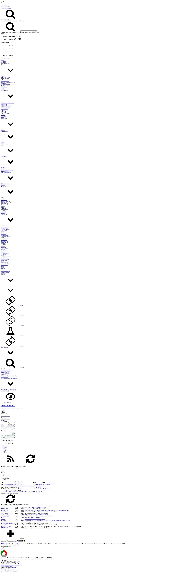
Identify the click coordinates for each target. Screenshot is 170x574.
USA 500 (3, 110)
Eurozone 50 (3, 112)
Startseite (2, 60)
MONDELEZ (4, 520)
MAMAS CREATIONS (6, 526)
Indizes (2, 101)
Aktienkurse (3, 167)
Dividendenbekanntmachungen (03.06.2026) (14, 484)
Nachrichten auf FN (5, 63)
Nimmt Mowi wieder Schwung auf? (32, 517)
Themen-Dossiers (4, 90)
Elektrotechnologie (4, 235)
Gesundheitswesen (4, 241)
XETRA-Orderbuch (5, 183)
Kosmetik (3, 255)
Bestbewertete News (5, 79)
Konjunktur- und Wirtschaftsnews (8, 82)
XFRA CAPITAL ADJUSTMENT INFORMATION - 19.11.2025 (19, 491)
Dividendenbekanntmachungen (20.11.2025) (14, 488)
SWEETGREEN (4, 527)
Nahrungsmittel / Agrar (5, 263)
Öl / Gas (2, 266)
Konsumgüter (3, 254)
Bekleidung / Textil (5, 229)
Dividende (5, 450)
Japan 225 (3, 117)
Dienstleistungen (4, 232)
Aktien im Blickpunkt (5, 77)
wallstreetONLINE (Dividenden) (43, 484)
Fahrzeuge (3, 237)
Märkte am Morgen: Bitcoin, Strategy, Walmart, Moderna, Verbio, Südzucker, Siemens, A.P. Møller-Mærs (47, 510)
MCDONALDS (4, 508)
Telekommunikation (5, 272)
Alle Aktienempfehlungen (6, 85)
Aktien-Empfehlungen (13, 565)
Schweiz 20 (3, 115)
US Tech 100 (3, 111)
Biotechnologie (4, 230)
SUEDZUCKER (4, 510)
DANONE (3, 519)
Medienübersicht (4, 143)
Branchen (3, 130)
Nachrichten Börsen (5, 565)
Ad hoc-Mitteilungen (5, 5)
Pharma (2, 267)
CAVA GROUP (4, 524)
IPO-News (3, 88)
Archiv (2, 145)
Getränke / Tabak (4, 242)
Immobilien (3, 249)
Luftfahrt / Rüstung (5, 259)
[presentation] (4, 452)
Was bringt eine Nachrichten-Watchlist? (9, 375)
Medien (2, 142)
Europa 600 (3, 420)
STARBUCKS (4, 511)
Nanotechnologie (4, 262)
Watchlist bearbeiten (5, 373)
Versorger (3, 274)
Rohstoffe (3, 268)
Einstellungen (3, 374)
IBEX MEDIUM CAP (5, 419)
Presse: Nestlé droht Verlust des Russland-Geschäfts (35, 507)
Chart (4, 449)
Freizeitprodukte (4, 240)
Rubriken (2, 76)
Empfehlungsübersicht (5, 84)
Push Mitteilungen (4, 390)
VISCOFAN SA (4, 543)
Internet (2, 252)
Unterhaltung (3, 273)
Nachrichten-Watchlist (5, 371)
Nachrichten (3, 61)
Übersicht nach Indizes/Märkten (7, 103)
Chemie (2, 231)
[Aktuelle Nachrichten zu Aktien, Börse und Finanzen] (6, 8)
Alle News (3, 64)
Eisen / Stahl (3, 234)
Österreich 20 (3, 116)
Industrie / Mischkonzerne (6, 250)
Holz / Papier (3, 247)
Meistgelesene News (5, 81)
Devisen (22, 346)
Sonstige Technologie (5, 271)
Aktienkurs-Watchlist (5, 372)
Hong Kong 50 (4, 118)
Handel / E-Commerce (5, 244)
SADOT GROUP (4, 521)
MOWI (2, 517)
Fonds (21, 305)
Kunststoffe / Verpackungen (6, 256)
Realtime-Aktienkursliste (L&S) (7, 170)
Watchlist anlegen (4, 377)
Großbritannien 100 (5, 113)
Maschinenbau (4, 260)
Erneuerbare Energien (5, 236)
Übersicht (3, 185)
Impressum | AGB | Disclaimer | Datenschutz (10, 569)
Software (2, 269)
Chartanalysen (4, 87)
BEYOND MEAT (4, 514)
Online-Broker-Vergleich (6, 172)
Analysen (5, 447)
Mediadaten (13, 567)
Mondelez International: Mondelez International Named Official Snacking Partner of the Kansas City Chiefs (47, 520)
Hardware (3, 246)
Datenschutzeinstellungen (6, 567)
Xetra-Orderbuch (10, 563)
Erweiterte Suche (5, 58)
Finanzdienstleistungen (5, 238)
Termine (2, 89)
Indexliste (3, 198)
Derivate (22, 325)
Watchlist (22, 367)
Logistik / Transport (5, 257)
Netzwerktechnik (4, 265)
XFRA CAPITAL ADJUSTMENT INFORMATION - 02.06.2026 (19, 485)
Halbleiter (3, 243)
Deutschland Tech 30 (5, 107)
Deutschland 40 (4, 104)
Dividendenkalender (5, 171)
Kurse (4, 448)
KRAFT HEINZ (4, 513)
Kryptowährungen (4, 347)
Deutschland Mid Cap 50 (6, 106)
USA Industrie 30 (4, 109)
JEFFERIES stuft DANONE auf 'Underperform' (35, 519)
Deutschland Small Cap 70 (6, 105)
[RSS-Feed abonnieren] (10, 463)
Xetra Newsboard (40, 485)
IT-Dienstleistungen (5, 253)
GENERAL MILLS (5, 516)
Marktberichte (3, 83)
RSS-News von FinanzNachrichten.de (9, 571)
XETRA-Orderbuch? (5, 186)
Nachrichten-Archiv (8, 566)
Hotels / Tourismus (4, 248)
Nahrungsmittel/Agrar (5, 416)
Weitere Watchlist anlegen (6, 369)
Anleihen (22, 315)
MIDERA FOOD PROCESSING (8, 523)
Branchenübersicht (4, 131)
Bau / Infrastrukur (4, 228)
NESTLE (3, 507)
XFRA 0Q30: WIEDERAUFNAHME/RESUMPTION (36, 514)
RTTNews (38, 487)
